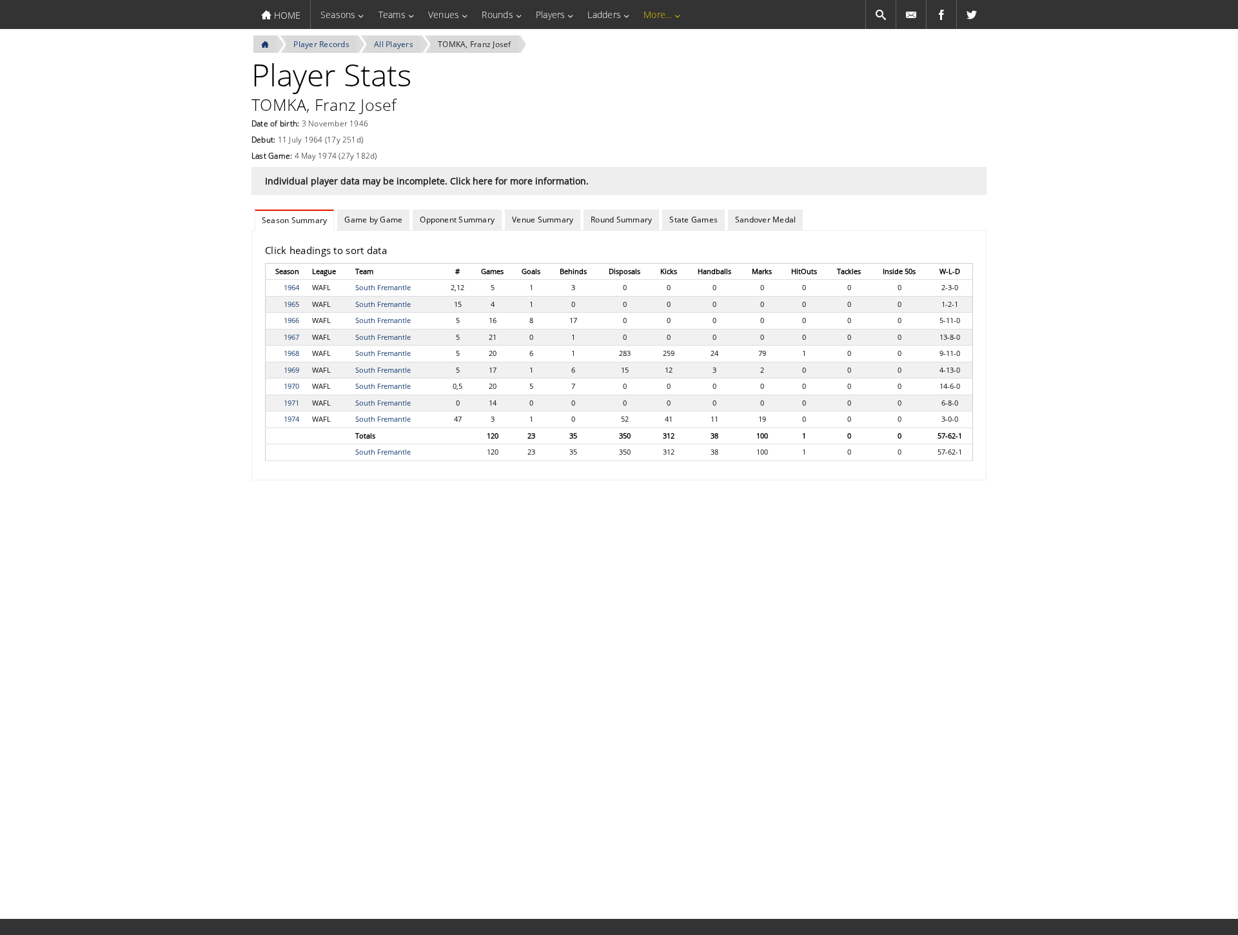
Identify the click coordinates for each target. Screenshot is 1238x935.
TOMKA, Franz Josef (474, 44)
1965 (291, 304)
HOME (285, 15)
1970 (291, 386)
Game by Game (373, 219)
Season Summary (294, 220)
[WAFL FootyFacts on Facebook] (941, 14)
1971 (291, 403)
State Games (693, 219)
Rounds (497, 14)
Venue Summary (542, 219)
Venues (443, 14)
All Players (393, 44)
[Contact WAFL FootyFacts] (911, 14)
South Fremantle (383, 287)
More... (658, 14)
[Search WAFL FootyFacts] (881, 14)
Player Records (321, 44)
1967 (291, 337)
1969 (291, 370)
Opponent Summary (457, 219)
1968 (291, 353)
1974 (291, 419)
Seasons (338, 14)
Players (550, 14)
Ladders (604, 14)
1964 (291, 287)
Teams (392, 14)
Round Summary (621, 219)
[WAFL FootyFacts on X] (972, 14)
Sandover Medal (765, 219)
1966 (291, 320)
